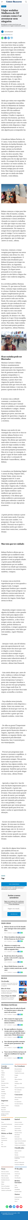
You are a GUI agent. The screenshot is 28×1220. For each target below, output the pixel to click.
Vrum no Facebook (5, 1186)
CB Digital (3, 1107)
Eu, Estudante (20, 1066)
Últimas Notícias (18, 1079)
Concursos (18, 1095)
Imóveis (16, 1152)
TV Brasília (18, 1169)
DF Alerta (17, 1171)
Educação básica (18, 1069)
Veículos (16, 1155)
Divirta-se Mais (6, 1133)
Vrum (3, 1169)
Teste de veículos (5, 1178)
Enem (16, 1077)
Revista (16, 1187)
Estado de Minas (18, 1197)
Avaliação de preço (5, 1180)
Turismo (3, 1095)
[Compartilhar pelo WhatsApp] (22, 933)
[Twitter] (8, 39)
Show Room (17, 1134)
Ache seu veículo (5, 1171)
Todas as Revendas (5, 1188)
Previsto (16, 1099)
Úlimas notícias (18, 1130)
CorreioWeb (5, 1119)
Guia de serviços (18, 1132)
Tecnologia (3, 1093)
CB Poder (17, 1175)
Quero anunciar (18, 1150)
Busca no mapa (18, 1126)
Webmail (3, 1130)
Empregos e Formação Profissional (20, 1157)
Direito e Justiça (4, 1105)
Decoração (17, 1136)
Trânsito (3, 1097)
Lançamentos (18, 1128)
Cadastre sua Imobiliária (20, 1145)
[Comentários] (12, 39)
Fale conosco (17, 1091)
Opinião (3, 1089)
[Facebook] (5, 39)
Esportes (3, 1085)
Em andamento (18, 1101)
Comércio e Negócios (19, 1164)
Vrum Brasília (18, 1178)
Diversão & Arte (4, 1083)
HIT (2, 1142)
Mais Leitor (3, 1146)
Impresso (4, 1101)
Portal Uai (17, 1199)
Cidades (3, 1072)
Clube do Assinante (5, 1111)
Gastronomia (4, 1126)
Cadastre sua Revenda (6, 1190)
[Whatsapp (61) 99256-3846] (7, 1207)
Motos (2, 1184)
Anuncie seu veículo (5, 1173)
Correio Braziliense (5, 1067)
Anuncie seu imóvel (19, 1124)
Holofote (3, 1091)
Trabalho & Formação (19, 1073)
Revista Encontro (18, 1181)
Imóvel (17, 1119)
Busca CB (3, 1109)
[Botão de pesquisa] (26, 2)
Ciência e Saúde (4, 1087)
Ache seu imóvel (18, 1122)
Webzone (3, 1128)
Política (3, 1075)
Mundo (2, 1081)
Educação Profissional (19, 1087)
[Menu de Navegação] (2, 2)
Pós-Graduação (18, 1089)
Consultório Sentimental (6, 1124)
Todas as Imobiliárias (19, 1143)
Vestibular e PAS (18, 1083)
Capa (2, 1070)
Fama (2, 1122)
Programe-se (4, 1138)
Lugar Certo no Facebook (20, 1141)
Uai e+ (16, 1201)
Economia (3, 1079)
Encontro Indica (18, 1191)
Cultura (16, 1081)
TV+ (2, 1144)
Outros (17, 1194)
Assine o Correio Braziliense (5, 1114)
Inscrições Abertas (19, 1103)
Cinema (3, 1136)
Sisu (15, 1085)
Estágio (16, 1075)
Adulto (16, 1160)
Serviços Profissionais (19, 1162)
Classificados (19, 1148)
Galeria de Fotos (18, 1139)
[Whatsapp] (2, 39)
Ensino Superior (18, 1071)
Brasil (2, 1077)
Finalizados (17, 1105)
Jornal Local (17, 1173)
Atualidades (17, 1189)
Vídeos (2, 1182)
